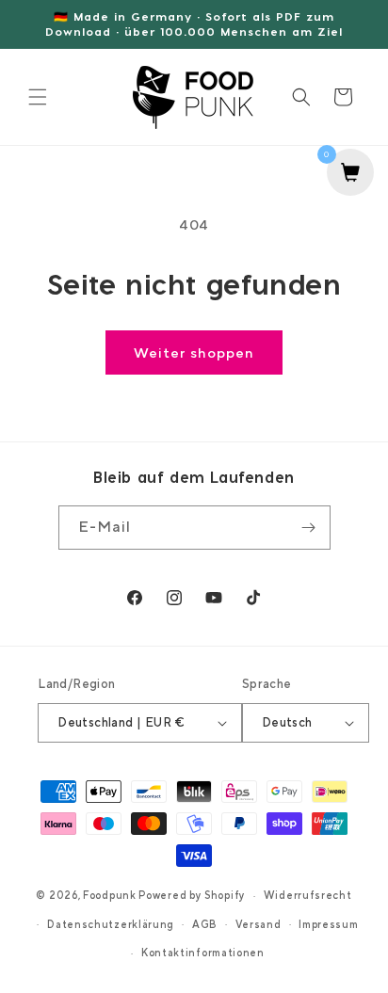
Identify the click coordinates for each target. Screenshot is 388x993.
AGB (205, 924)
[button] (37, 97)
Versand (258, 924)
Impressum (328, 924)
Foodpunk (110, 895)
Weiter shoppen (194, 352)
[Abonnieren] (309, 527)
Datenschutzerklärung (110, 924)
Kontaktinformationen (203, 952)
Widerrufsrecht (308, 895)
